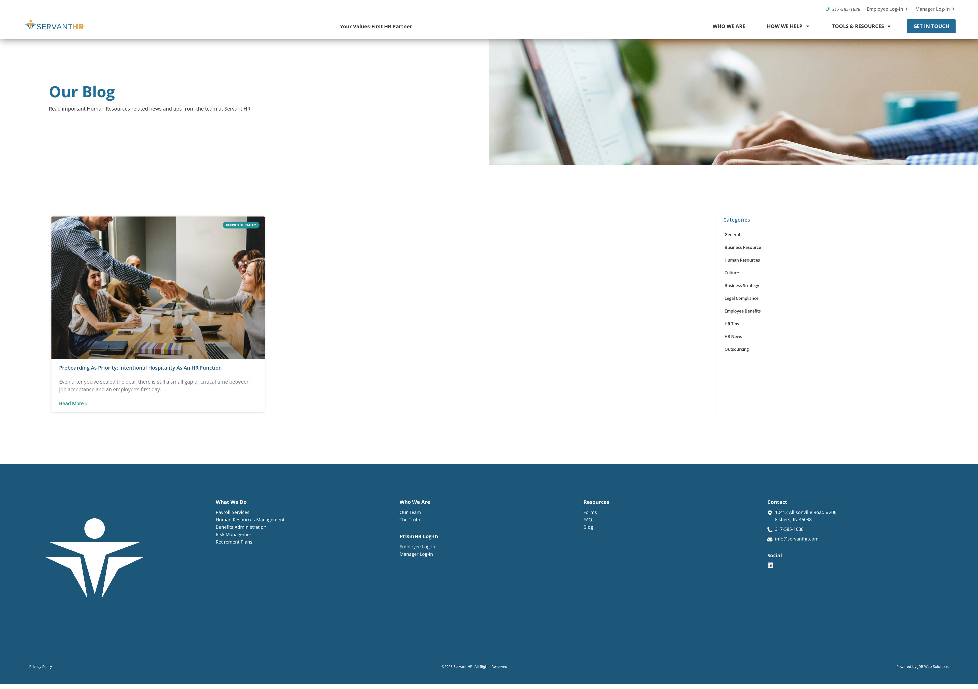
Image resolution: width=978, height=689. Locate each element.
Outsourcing (737, 349)
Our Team (410, 512)
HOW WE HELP (785, 26)
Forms (590, 512)
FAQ (587, 520)
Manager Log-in (416, 554)
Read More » (73, 403)
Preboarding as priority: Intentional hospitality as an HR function (140, 367)
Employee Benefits (743, 311)
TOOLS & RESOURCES (858, 26)
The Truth (410, 520)
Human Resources (742, 260)
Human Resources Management (250, 520)
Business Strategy (742, 285)
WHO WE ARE (729, 26)
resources (596, 501)
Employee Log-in (417, 547)
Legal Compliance (741, 298)
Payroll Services (232, 512)
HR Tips (732, 324)
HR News (733, 336)
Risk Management (235, 534)
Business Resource (743, 247)
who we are (415, 501)
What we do (231, 501)
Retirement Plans (234, 542)
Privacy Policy (40, 666)
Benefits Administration (241, 527)
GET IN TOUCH (931, 26)
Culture (732, 273)
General (732, 234)
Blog (588, 527)
